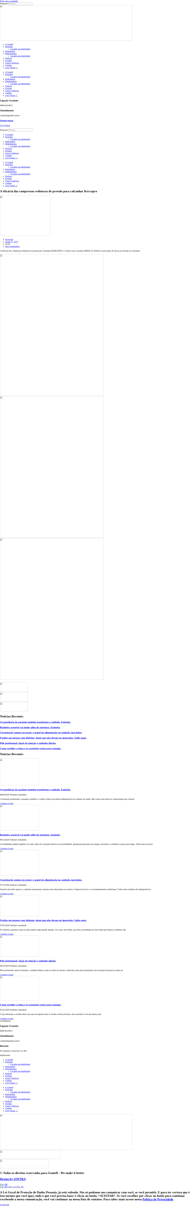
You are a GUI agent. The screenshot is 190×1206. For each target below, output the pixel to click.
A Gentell (9, 44)
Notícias (8, 58)
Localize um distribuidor (20, 49)
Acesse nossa (6, 120)
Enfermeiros (10, 51)
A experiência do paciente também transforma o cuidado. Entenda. (35, 722)
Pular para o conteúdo (9, 1)
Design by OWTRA (13, 1179)
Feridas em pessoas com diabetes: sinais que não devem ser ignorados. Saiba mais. (43, 738)
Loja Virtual (5, 125)
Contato (8, 65)
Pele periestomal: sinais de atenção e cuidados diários (28, 743)
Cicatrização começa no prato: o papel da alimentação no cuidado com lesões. (41, 732)
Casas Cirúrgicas (12, 63)
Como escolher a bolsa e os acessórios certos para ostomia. (30, 748)
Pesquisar (4, 3)
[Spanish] (20, 1187)
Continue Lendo (6, 803)
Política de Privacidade (157, 1199)
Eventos (8, 61)
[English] (12, 1187)
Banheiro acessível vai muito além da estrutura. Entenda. (30, 727)
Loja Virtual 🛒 (11, 68)
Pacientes (9, 47)
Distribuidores (11, 54)
